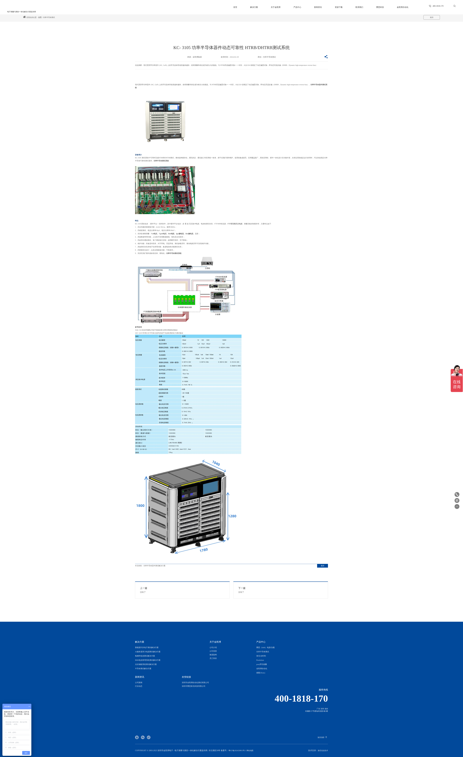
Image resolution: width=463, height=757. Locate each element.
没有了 (143, 590)
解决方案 (254, 7)
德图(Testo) (260, 673)
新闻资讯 (318, 7)
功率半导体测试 (262, 652)
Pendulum (260, 660)
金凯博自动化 (402, 7)
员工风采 (213, 658)
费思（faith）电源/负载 (265, 647)
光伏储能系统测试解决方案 (146, 664)
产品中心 (297, 7)
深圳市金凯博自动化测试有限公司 (195, 683)
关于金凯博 (275, 7)
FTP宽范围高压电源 (235, 224)
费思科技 (380, 7)
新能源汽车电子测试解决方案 (147, 647)
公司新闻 (138, 683)
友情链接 (186, 677)
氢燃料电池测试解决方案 (145, 656)
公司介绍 (213, 647)
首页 (235, 7)
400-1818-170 (301, 698)
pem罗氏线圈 (261, 664)
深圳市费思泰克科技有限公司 (193, 686)
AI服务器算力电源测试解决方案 (147, 652)
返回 (431, 17)
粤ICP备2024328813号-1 (237, 750)
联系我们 (359, 7)
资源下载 (339, 7)
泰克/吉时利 (261, 656)
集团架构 (213, 655)
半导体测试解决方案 (143, 669)
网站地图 (250, 750)
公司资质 (213, 651)
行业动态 (138, 686)
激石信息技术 (323, 750)
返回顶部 (321, 737)
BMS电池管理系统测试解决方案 (147, 660)
